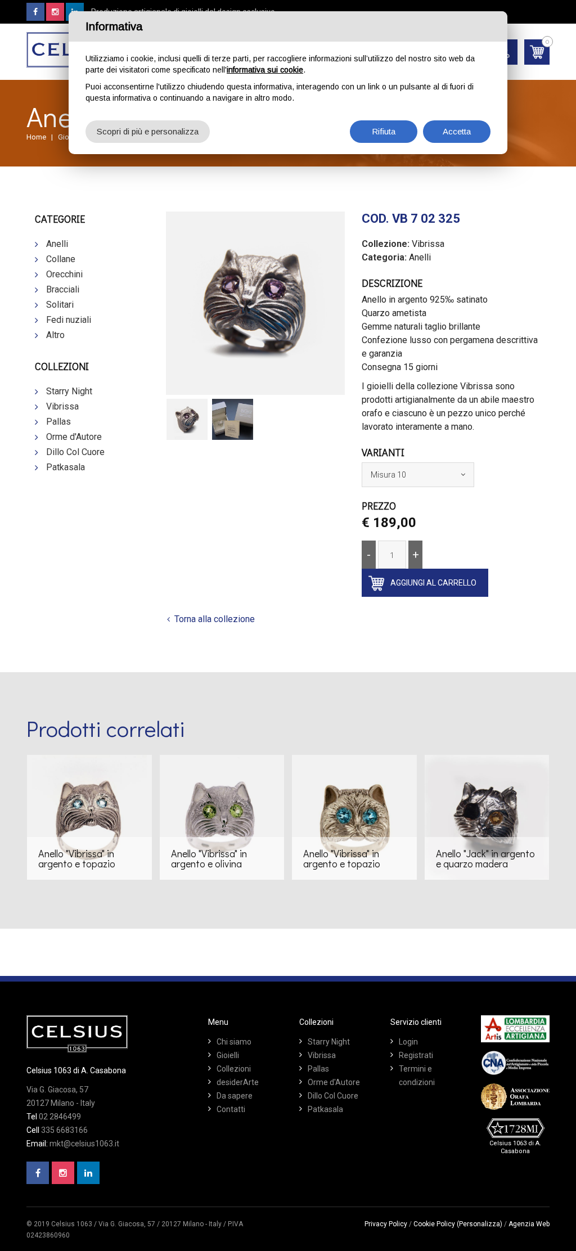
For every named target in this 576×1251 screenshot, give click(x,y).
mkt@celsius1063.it (84, 1143)
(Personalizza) (479, 1224)
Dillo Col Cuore (75, 452)
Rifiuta (383, 131)
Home (36, 137)
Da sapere (235, 1095)
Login (408, 1041)
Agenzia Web (529, 1224)
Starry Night (69, 391)
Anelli (57, 243)
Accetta (457, 131)
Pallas (58, 421)
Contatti (231, 1109)
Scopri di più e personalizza (148, 131)
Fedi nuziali (68, 319)
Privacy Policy (385, 1224)
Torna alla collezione (214, 619)
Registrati (416, 1055)
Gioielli (228, 1055)
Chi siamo (234, 1041)
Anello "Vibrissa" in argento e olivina (209, 858)
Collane (60, 259)
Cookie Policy (434, 1224)
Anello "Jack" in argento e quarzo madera (485, 858)
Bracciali (62, 289)
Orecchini (64, 274)
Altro (55, 335)
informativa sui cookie (265, 69)
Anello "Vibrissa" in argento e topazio (76, 858)
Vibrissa (62, 406)
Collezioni (234, 1068)
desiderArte (238, 1082)
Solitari (60, 304)
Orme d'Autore (74, 436)
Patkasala (65, 467)
